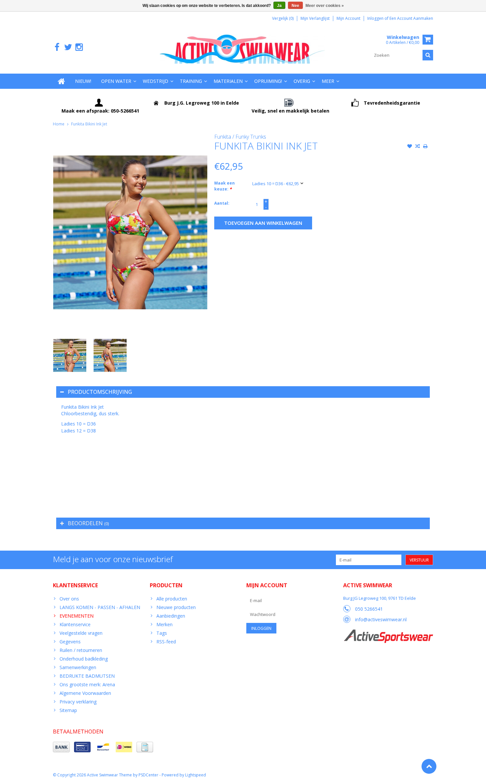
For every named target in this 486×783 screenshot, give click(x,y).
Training (191, 81)
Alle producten (171, 599)
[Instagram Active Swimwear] (79, 47)
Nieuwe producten (176, 607)
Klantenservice (75, 624)
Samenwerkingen (78, 667)
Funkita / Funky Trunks (240, 136)
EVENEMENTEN (77, 616)
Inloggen (376, 18)
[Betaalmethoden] (61, 747)
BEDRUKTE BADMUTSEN (87, 676)
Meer (328, 81)
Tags (161, 633)
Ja (279, 5)
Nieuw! (83, 81)
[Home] (61, 81)
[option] (70, 355)
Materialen (228, 81)
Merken (164, 624)
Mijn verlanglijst (315, 18)
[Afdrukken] (425, 147)
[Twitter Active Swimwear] (68, 47)
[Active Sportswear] (388, 633)
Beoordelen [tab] (88, 523)
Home (58, 124)
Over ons (69, 599)
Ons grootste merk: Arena (87, 684)
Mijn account (348, 18)
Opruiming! (268, 81)
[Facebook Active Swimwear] (57, 47)
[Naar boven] (429, 766)
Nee (295, 5)
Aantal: (221, 203)
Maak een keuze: (224, 186)
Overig (302, 81)
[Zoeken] (428, 55)
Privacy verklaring (78, 701)
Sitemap (68, 710)
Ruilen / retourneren (81, 650)
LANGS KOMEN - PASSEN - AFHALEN (100, 607)
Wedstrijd (155, 81)
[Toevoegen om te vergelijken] (418, 147)
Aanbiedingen (170, 616)
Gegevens (70, 641)
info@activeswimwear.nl (381, 619)
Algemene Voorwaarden (85, 693)
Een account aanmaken (411, 18)
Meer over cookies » (324, 5)
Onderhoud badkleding (84, 659)
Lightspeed (195, 775)
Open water (116, 81)
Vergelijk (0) (283, 18)
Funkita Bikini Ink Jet (89, 124)
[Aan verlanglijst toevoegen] (410, 147)
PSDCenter (148, 775)
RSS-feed (166, 641)
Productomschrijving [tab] (100, 391)
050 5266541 (369, 609)
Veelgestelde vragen (81, 633)
